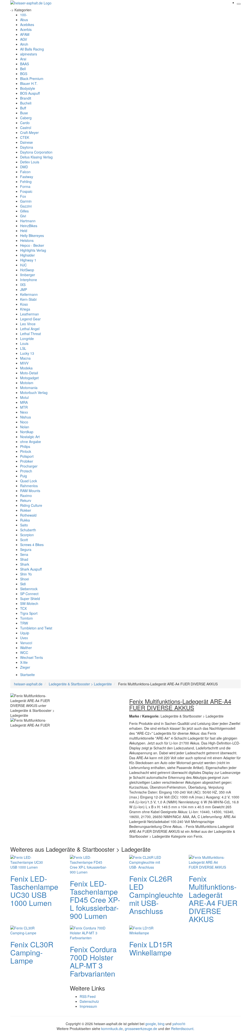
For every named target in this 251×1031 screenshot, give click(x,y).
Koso (24, 304)
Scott (24, 539)
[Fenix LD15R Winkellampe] (148, 929)
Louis (24, 343)
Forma (25, 186)
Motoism (26, 382)
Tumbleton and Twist (36, 628)
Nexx (24, 412)
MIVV (24, 363)
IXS (22, 284)
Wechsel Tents (31, 657)
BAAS (24, 63)
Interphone (28, 279)
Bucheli (25, 103)
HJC (23, 264)
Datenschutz (89, 1001)
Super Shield (30, 598)
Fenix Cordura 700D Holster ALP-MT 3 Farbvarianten (93, 961)
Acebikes (27, 24)
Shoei (24, 578)
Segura (25, 549)
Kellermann (29, 294)
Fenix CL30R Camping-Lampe (31, 952)
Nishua (25, 417)
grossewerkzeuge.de (141, 1028)
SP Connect (29, 593)
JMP (23, 289)
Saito (24, 524)
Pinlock (25, 451)
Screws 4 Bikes (32, 544)
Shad (24, 559)
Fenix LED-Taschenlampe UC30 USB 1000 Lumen (34, 890)
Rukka (25, 520)
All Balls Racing (32, 49)
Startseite (27, 674)
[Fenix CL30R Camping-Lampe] (30, 929)
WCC (24, 652)
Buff (23, 107)
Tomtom (26, 618)
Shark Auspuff (31, 569)
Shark (24, 564)
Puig (23, 475)
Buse (24, 112)
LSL (23, 348)
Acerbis (26, 29)
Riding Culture (31, 505)
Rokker (25, 510)
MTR (24, 407)
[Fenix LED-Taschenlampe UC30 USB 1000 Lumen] (30, 861)
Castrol (25, 127)
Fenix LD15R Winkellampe (150, 948)
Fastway (26, 176)
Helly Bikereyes (32, 235)
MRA (24, 402)
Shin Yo (26, 574)
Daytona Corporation (36, 152)
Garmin (26, 201)
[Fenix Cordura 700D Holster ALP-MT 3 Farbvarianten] (89, 932)
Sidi (23, 583)
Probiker (26, 461)
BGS (23, 73)
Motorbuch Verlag (34, 392)
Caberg (26, 117)
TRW (24, 623)
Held (23, 230)
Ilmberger (27, 274)
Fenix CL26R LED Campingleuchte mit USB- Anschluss (156, 894)
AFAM (24, 34)
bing (161, 1023)
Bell (23, 68)
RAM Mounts (30, 490)
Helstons (27, 240)
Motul (24, 397)
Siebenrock (29, 588)
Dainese (26, 142)
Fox (23, 196)
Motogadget (29, 377)
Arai (23, 58)
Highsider (27, 255)
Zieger (25, 667)
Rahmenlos (29, 485)
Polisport (27, 456)
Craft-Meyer (29, 132)
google (150, 1023)
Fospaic (26, 191)
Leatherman (29, 314)
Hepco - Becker (32, 245)
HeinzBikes (28, 225)
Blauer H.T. (29, 83)
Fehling (26, 181)
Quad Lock (28, 480)
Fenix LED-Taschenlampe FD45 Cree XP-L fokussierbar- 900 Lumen (95, 899)
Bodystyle (27, 88)
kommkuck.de (112, 1028)
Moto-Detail (29, 372)
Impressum (88, 1006)
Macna (25, 358)
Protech (26, 471)
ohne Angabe (30, 441)
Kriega (25, 309)
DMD (24, 166)
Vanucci (26, 642)
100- (23, 14)
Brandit (25, 98)
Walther (26, 647)
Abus (24, 19)
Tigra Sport (29, 613)
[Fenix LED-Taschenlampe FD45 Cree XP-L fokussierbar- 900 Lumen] (89, 864)
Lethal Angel (29, 328)
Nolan (24, 426)
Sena (24, 554)
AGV (23, 39)
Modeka (26, 367)
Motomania (29, 387)
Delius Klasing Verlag (36, 157)
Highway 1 (28, 260)
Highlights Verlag (33, 250)
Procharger (29, 466)
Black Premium (31, 78)
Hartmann (28, 220)
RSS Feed (88, 996)
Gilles (24, 211)
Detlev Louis (29, 161)
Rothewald (28, 515)
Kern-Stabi (28, 299)
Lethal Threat (30, 333)
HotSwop (27, 269)
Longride (27, 338)
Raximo (26, 495)
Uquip (24, 632)
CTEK (24, 137)
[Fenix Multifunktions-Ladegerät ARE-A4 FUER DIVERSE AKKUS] (208, 861)
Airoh (24, 44)
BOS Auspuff (30, 93)
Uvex (24, 637)
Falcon (25, 171)
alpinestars (28, 54)
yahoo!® (178, 1023)
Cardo (25, 122)
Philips (25, 446)
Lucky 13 (27, 353)
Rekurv (25, 500)
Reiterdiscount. (182, 1028)
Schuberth (28, 529)
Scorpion (27, 534)
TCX (23, 608)
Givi (23, 215)
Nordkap (26, 431)
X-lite (24, 662)
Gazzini (26, 206)
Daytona (26, 147)
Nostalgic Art (30, 436)
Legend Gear (30, 318)
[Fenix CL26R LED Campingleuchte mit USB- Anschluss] (148, 861)
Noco (24, 421)
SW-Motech (29, 603)
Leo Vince (28, 323)
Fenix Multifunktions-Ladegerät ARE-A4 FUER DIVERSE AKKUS (213, 898)
